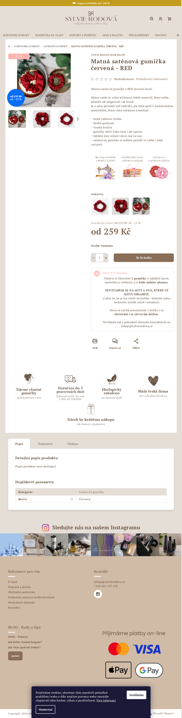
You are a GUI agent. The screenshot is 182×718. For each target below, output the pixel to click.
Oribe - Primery (18, 636)
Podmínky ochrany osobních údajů (31, 597)
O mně (12, 582)
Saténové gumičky (91, 492)
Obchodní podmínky (21, 592)
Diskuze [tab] (73, 444)
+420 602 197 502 (106, 586)
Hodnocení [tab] (45, 444)
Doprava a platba (19, 587)
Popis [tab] (19, 444)
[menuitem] (16, 35)
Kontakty (14, 608)
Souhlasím (136, 695)
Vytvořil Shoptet (163, 713)
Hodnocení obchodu (21, 602)
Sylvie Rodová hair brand (108, 55)
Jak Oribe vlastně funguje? (25, 642)
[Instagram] (98, 594)
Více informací (106, 700)
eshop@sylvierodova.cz (109, 582)
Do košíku (146, 257)
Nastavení (45, 709)
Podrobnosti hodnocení (152, 79)
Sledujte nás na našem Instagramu (96, 527)
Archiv (15, 656)
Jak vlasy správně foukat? (24, 647)
